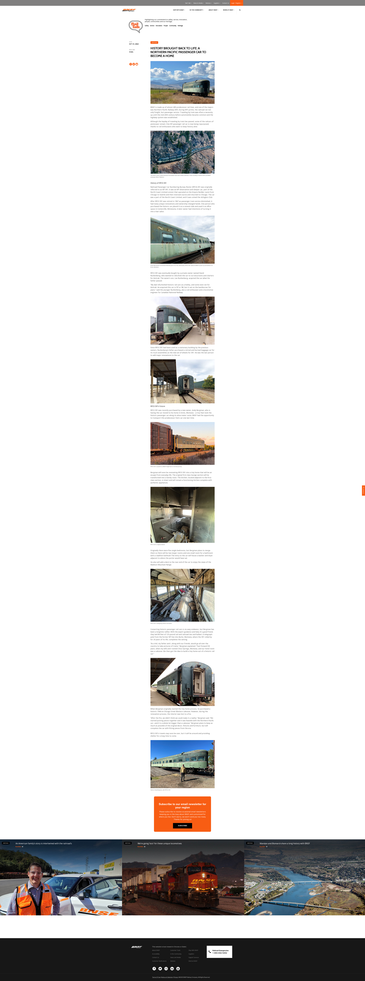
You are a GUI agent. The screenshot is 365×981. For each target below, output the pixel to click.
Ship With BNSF (193, 950)
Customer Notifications (159, 961)
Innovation (159, 26)
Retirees (208, 3)
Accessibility (155, 954)
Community (172, 26)
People (166, 26)
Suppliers (216, 3)
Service (152, 26)
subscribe (182, 825)
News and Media (175, 957)
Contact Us (225, 3)
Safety (147, 26)
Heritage (180, 26)
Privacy (176, 977)
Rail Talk (187, 3)
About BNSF (213, 10)
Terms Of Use (156, 977)
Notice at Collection (167, 977)
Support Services (194, 957)
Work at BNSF (228, 10)
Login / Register (236, 3)
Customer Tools (175, 950)
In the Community (196, 10)
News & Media (198, 3)
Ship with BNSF (178, 10)
